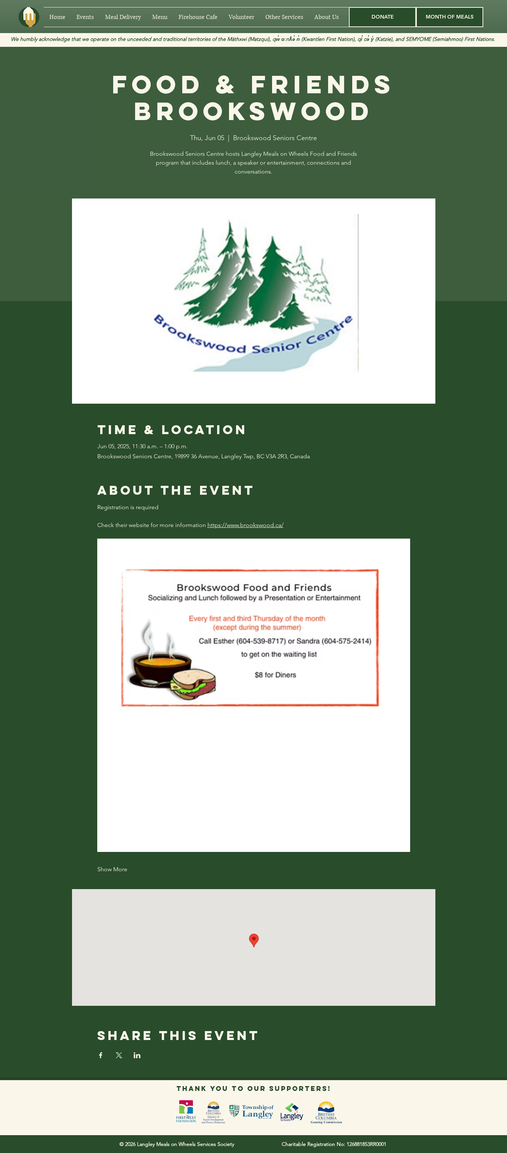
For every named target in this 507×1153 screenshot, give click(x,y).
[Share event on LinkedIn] (137, 1055)
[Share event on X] (118, 1055)
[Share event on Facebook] (100, 1055)
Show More (112, 869)
